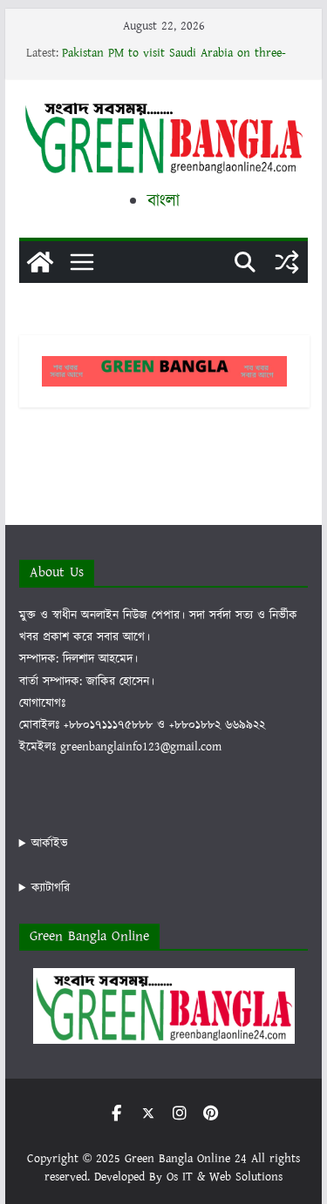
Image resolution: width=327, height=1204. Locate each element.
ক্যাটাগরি (50, 888)
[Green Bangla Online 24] (40, 262)
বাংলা (163, 201)
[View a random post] (287, 262)
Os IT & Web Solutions (225, 1177)
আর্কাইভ (49, 843)
